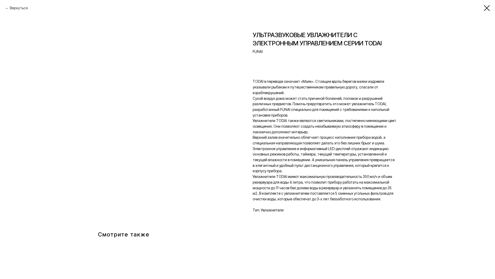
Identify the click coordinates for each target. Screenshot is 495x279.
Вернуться (19, 8)
